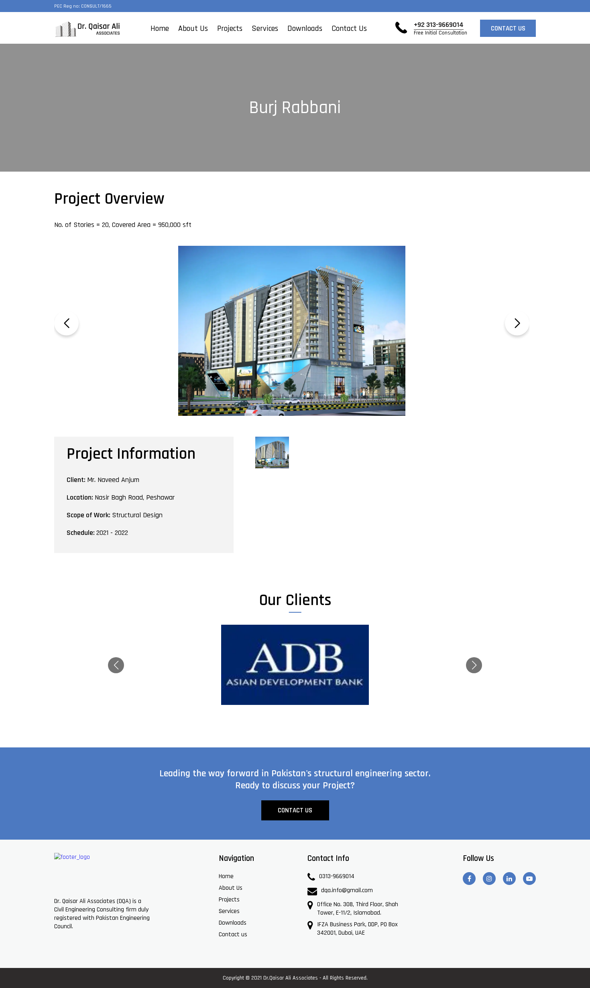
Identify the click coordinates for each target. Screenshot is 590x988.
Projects (229, 28)
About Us (193, 28)
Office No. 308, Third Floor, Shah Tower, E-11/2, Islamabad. (357, 908)
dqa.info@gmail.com (347, 890)
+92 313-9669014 (440, 28)
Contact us (349, 28)
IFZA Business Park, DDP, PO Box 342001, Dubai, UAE (357, 928)
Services (265, 28)
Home (160, 28)
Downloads (304, 28)
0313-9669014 (336, 876)
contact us (508, 28)
